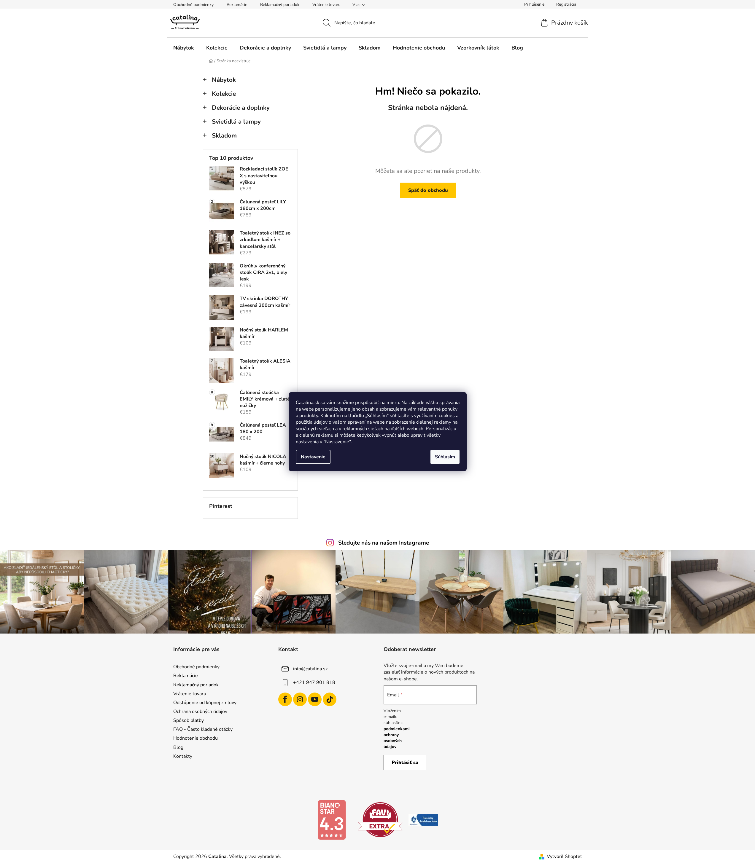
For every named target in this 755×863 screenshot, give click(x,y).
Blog (178, 747)
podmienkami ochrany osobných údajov (397, 738)
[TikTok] (329, 699)
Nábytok (224, 80)
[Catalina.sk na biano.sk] (331, 819)
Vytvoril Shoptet (564, 856)
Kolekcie (224, 94)
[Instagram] (300, 699)
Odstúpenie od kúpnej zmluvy (204, 702)
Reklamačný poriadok (279, 4)
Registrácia (566, 4)
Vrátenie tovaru (326, 4)
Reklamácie (237, 4)
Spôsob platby (188, 720)
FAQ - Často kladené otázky (203, 729)
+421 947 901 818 (314, 682)
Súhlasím (445, 457)
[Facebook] (285, 699)
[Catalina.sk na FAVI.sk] (380, 819)
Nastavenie (313, 457)
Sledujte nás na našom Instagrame (383, 543)
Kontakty (182, 756)
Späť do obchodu (428, 190)
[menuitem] (183, 48)
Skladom (224, 135)
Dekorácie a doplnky (241, 107)
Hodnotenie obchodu (195, 738)
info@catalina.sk (310, 669)
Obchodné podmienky (193, 4)
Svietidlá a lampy (236, 121)
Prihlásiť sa (405, 762)
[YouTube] (315, 699)
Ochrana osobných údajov (200, 711)
